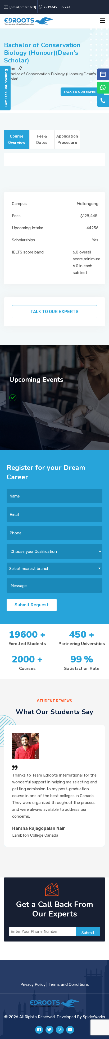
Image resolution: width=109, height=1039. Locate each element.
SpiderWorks (94, 1016)
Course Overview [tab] (16, 139)
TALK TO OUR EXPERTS (82, 92)
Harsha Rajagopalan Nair (38, 828)
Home (9, 68)
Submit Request (32, 604)
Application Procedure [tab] (67, 139)
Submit (87, 932)
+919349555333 (57, 7)
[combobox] (54, 568)
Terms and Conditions (68, 984)
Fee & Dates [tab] (41, 139)
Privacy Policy (33, 984)
